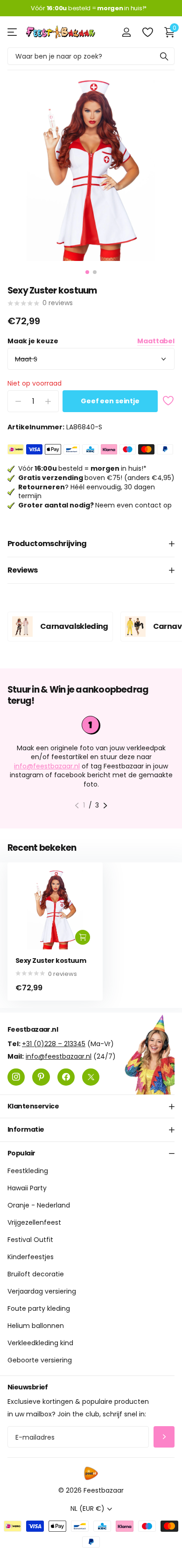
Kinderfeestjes (30, 1257)
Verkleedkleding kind (40, 1343)
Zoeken (164, 56)
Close (91, 1106)
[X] (90, 1077)
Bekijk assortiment (12, 32)
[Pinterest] (40, 1077)
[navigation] (87, 272)
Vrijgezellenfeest (34, 1223)
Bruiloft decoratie (35, 1274)
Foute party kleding (38, 1309)
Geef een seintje (110, 401)
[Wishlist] (147, 32)
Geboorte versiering (39, 1360)
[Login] (126, 32)
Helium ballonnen (35, 1326)
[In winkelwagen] (82, 937)
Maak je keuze (91, 341)
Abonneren (164, 1437)
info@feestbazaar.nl (47, 766)
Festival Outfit (30, 1240)
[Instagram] (16, 1077)
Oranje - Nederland (38, 1205)
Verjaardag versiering (41, 1291)
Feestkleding (27, 1171)
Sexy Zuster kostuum (50, 960)
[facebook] (66, 1077)
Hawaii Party (27, 1188)
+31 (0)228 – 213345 (53, 1043)
